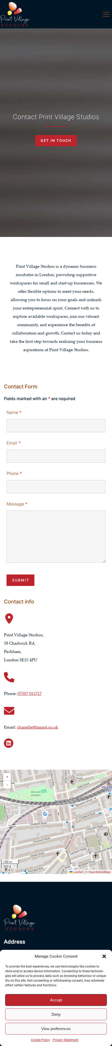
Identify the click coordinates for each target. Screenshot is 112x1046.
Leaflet (77, 872)
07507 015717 (30, 693)
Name (14, 412)
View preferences (56, 1028)
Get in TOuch (56, 140)
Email (14, 442)
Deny (56, 1014)
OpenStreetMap (99, 872)
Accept (56, 1000)
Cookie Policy (40, 1040)
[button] (104, 956)
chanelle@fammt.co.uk (37, 727)
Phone (14, 473)
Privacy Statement (65, 1040)
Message (17, 503)
